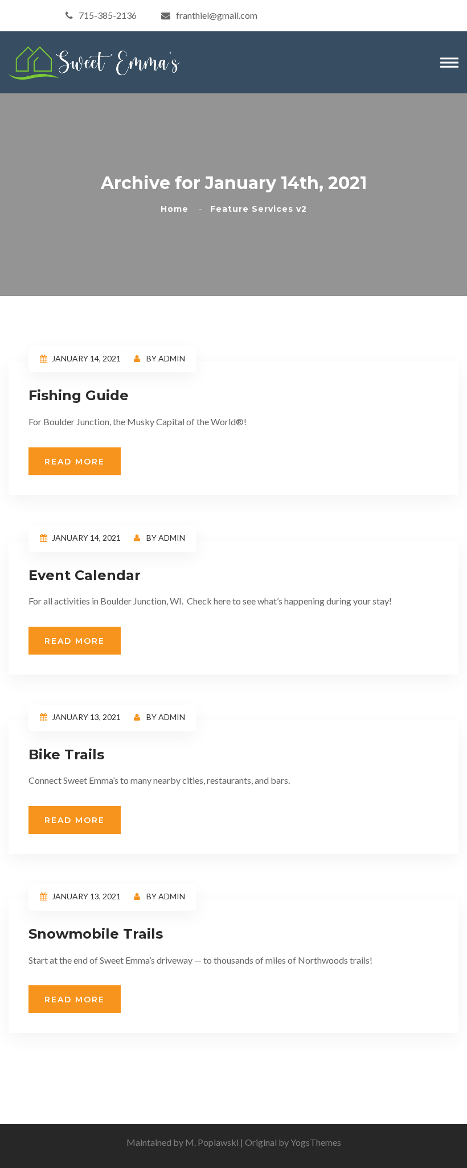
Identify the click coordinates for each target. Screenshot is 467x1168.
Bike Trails (66, 754)
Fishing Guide (78, 395)
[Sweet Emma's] (94, 61)
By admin (165, 358)
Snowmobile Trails (95, 934)
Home (177, 209)
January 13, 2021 (86, 717)
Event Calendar (84, 575)
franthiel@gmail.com (216, 15)
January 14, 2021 (86, 358)
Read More (74, 461)
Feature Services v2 (258, 209)
